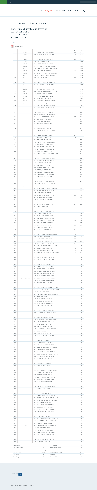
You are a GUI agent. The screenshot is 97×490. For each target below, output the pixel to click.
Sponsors (70, 10)
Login (10, 2)
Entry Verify (57, 10)
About (84, 10)
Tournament (48, 10)
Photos (64, 10)
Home (4, 2)
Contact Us (78, 10)
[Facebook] (20, 474)
